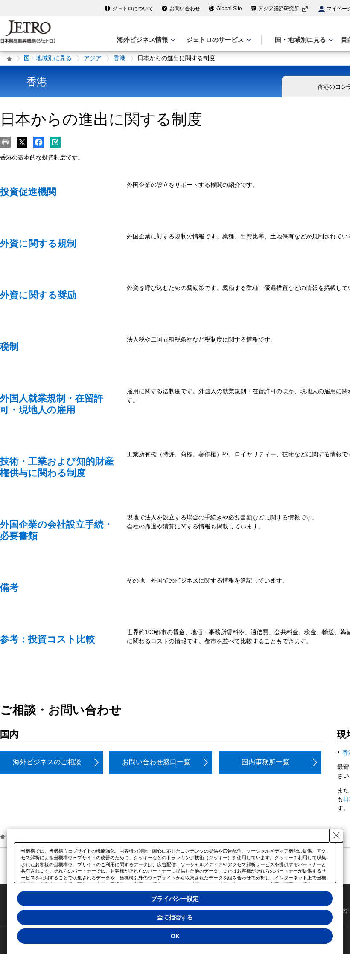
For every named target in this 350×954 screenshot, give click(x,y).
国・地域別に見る (48, 58)
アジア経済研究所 (278, 9)
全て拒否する (175, 917)
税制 (9, 346)
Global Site (229, 9)
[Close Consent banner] (336, 835)
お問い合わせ (184, 9)
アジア (93, 58)
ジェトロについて (132, 9)
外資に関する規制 (38, 243)
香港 (119, 58)
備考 (9, 587)
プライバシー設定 (175, 898)
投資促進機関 (28, 191)
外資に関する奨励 (38, 295)
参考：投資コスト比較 (47, 639)
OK (175, 936)
